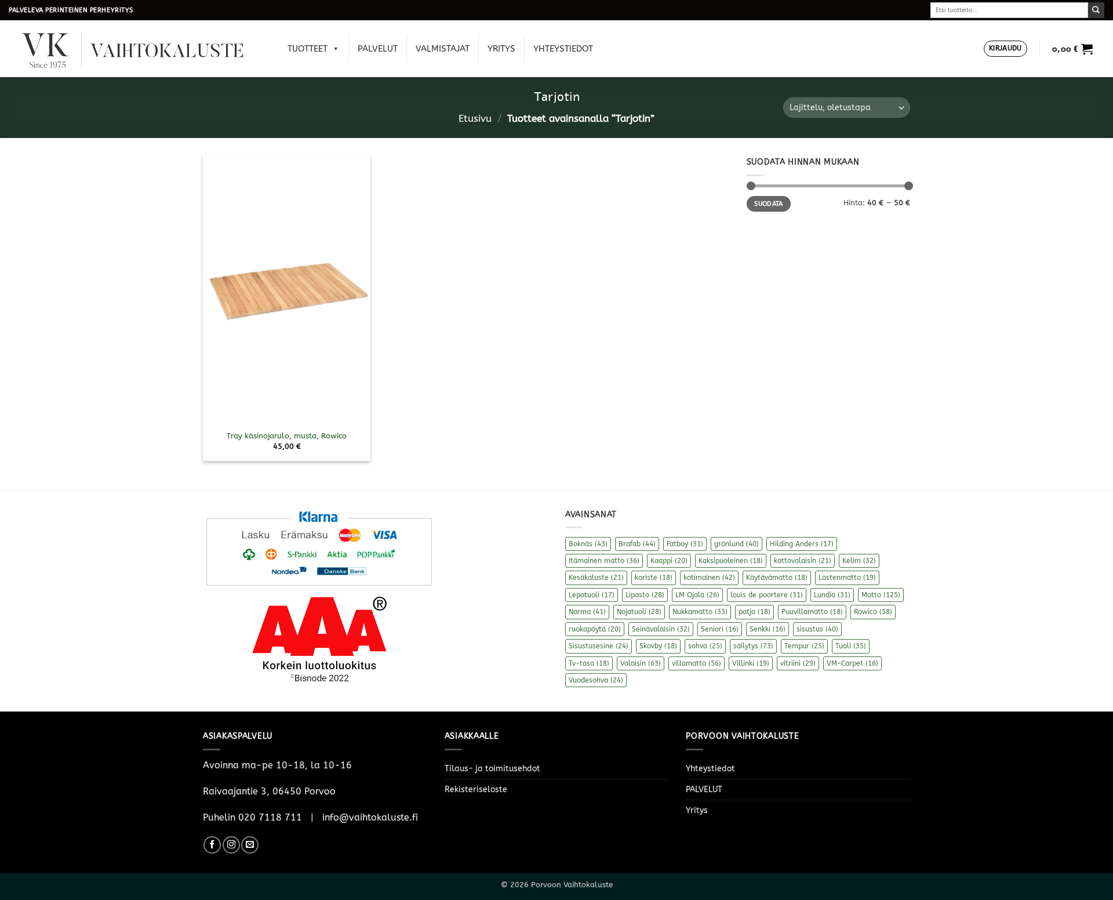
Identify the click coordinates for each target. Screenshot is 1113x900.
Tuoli (850, 646)
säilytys (753, 646)
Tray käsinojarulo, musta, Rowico (287, 435)
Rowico (873, 612)
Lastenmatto (847, 578)
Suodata (768, 204)
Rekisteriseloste (476, 789)
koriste (653, 578)
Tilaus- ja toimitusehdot (492, 769)
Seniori (720, 629)
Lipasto (644, 595)
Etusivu (475, 118)
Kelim (859, 561)
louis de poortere (766, 595)
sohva (705, 646)
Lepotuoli (591, 595)
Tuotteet (308, 48)
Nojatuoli (639, 612)
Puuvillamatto (812, 612)
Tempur (804, 646)
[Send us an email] (250, 845)
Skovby (658, 646)
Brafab (637, 544)
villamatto (696, 663)
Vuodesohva (596, 680)
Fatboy (685, 544)
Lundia (832, 595)
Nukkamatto (700, 612)
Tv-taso (589, 663)
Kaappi (669, 561)
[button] (1005, 49)
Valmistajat (443, 48)
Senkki (767, 629)
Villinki (750, 663)
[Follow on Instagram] (231, 845)
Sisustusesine (598, 646)
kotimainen (709, 578)
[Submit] (1096, 10)
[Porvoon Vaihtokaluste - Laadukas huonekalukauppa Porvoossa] (140, 49)
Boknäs (588, 544)
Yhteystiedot (563, 48)
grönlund (736, 544)
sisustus (817, 629)
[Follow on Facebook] (212, 845)
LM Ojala (697, 595)
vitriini (798, 663)
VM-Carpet (852, 663)
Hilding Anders (802, 544)
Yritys (501, 48)
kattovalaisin (802, 561)
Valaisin (640, 663)
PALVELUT (378, 48)
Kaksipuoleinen (731, 561)
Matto (880, 595)
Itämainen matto (604, 561)
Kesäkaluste (596, 578)
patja (754, 612)
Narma (587, 612)
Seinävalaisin (661, 629)
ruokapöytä (595, 629)
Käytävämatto (777, 578)
